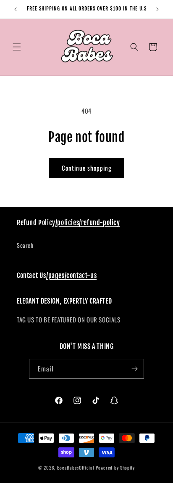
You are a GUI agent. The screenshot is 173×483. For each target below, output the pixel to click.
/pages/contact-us (71, 275)
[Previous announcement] (15, 9)
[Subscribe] (134, 369)
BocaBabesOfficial (76, 467)
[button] (17, 47)
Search (25, 245)
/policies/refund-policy (87, 222)
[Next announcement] (157, 9)
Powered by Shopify (115, 467)
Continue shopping (87, 167)
